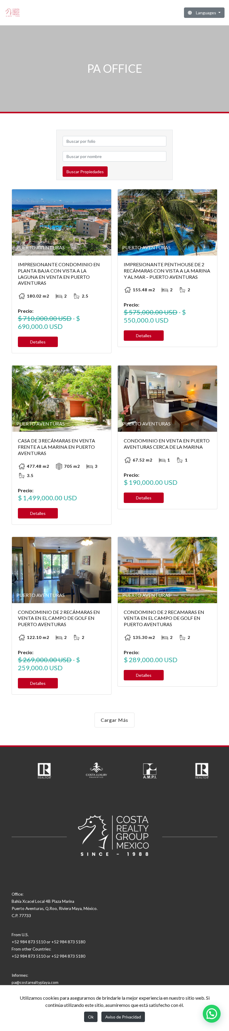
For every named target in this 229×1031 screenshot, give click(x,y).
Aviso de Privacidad (123, 1016)
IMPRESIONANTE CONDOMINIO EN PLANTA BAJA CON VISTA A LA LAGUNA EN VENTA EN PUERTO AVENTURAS (59, 273)
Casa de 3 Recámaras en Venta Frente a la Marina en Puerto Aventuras (56, 447)
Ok (91, 1016)
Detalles (38, 341)
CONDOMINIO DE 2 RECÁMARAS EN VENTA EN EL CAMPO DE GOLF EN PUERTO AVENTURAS (59, 618)
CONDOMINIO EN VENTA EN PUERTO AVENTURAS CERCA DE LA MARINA (167, 444)
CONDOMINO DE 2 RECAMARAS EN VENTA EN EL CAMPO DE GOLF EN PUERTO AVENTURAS (164, 618)
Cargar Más (114, 720)
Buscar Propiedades (85, 171)
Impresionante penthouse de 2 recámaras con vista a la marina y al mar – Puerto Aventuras (167, 270)
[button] (212, 1014)
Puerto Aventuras (40, 247)
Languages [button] (206, 12)
